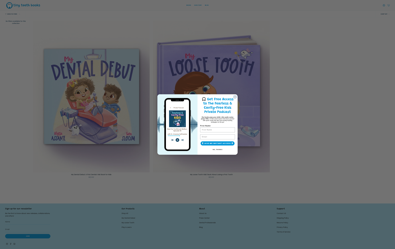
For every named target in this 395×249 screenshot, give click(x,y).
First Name (205, 126)
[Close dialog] (235, 96)
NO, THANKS (217, 149)
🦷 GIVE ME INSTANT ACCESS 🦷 (218, 143)
